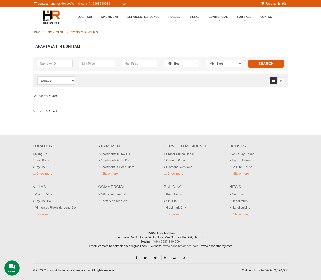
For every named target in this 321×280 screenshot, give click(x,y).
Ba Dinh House (241, 167)
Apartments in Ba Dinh (115, 160)
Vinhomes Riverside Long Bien (56, 207)
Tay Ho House (241, 160)
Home (36, 32)
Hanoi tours (239, 201)
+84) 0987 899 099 (167, 241)
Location (85, 17)
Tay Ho (39, 167)
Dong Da (40, 154)
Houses (174, 17)
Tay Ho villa (42, 201)
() (275, 3)
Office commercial (113, 194)
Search (266, 64)
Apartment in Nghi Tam (84, 32)
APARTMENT (109, 17)
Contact (267, 17)
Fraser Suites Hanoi (179, 154)
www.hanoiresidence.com (180, 246)
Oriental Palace (176, 160)
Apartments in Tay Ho (115, 154)
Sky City (171, 201)
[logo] (51, 11)
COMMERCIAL (218, 17)
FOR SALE (244, 17)
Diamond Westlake (178, 167)
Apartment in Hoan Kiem (117, 167)
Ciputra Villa (43, 194)
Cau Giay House (242, 154)
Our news (238, 194)
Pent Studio (173, 194)
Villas (194, 17)
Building (173, 187)
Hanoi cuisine (240, 207)
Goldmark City (175, 207)
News (235, 187)
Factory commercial (114, 201)
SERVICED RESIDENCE (143, 17)
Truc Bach (41, 160)
